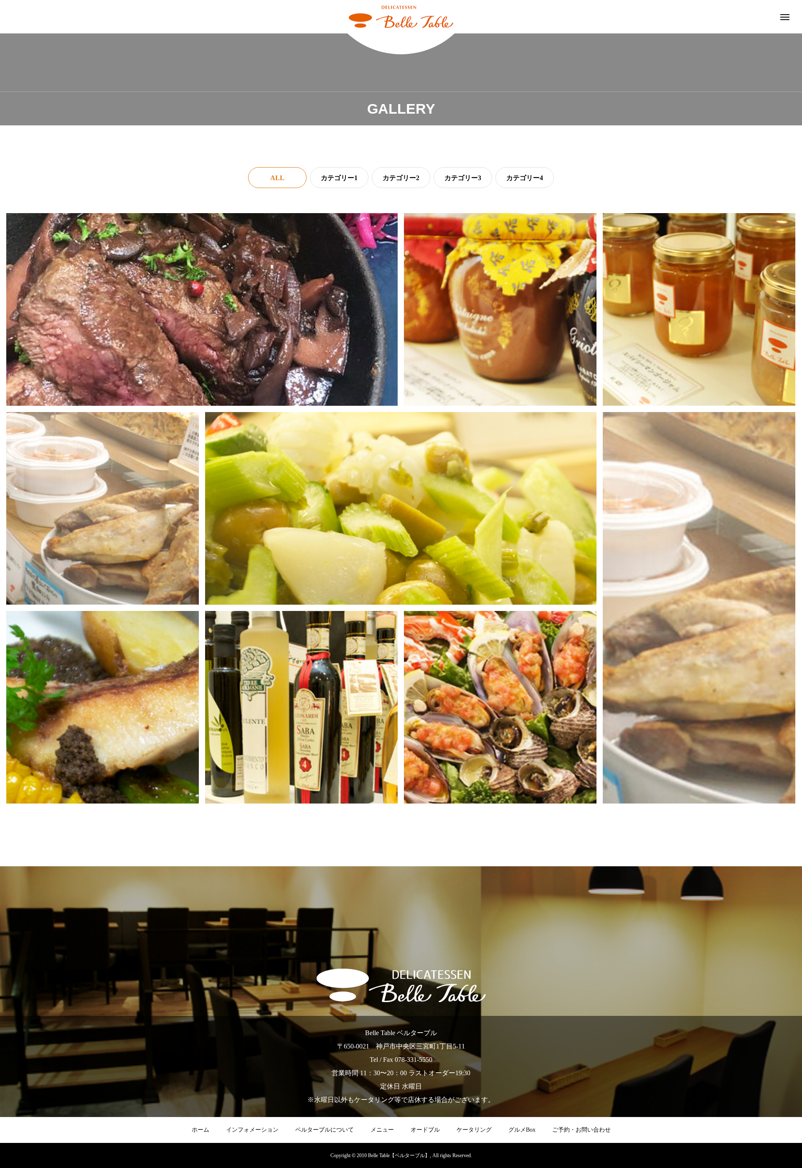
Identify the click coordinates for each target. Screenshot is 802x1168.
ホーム (200, 1130)
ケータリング (474, 1130)
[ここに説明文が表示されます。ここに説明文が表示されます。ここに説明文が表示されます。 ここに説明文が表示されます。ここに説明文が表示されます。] (202, 309)
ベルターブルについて (324, 1130)
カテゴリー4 (524, 177)
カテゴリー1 (339, 177)
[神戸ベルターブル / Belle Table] (401, 17)
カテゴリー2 (401, 177)
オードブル (425, 1130)
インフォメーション (252, 1130)
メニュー (382, 1130)
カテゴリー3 (462, 177)
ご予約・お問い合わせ (581, 1130)
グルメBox (522, 1130)
